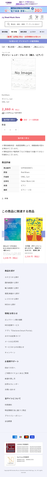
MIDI (42, 32)
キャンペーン (10, 352)
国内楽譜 (4, 32)
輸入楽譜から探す (12, 288)
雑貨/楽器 (23, 32)
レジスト (33, 32)
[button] (42, 17)
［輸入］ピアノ (38, 46)
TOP (3, 46)
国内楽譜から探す (12, 282)
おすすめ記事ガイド (13, 336)
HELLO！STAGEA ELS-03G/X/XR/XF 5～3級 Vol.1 (11, 248)
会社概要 (8, 421)
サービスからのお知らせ (14, 347)
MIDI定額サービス (12, 325)
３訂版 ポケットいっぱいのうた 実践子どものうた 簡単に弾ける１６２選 (33, 248)
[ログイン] (31, 17)
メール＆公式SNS (12, 341)
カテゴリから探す (12, 277)
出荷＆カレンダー (12, 384)
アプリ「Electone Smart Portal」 (19, 330)
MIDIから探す (10, 304)
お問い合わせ (10, 389)
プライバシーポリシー (13, 415)
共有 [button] (6, 198)
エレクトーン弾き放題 (13, 319)
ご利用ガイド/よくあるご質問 (16, 373)
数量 (4, 124)
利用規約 (8, 404)
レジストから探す (12, 299)
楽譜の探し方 (10, 378)
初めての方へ (10, 367)
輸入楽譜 (14, 32)
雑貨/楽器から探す (12, 293)
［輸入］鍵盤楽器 (23, 46)
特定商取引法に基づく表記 (15, 410)
